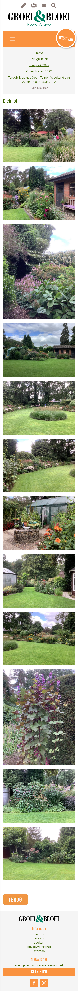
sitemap (39, 951)
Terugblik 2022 (39, 65)
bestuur (39, 934)
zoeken (39, 942)
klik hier (39, 972)
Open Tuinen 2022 (39, 71)
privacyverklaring (39, 947)
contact (39, 938)
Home (39, 53)
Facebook (34, 983)
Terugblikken (39, 59)
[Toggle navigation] (12, 39)
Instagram (44, 983)
